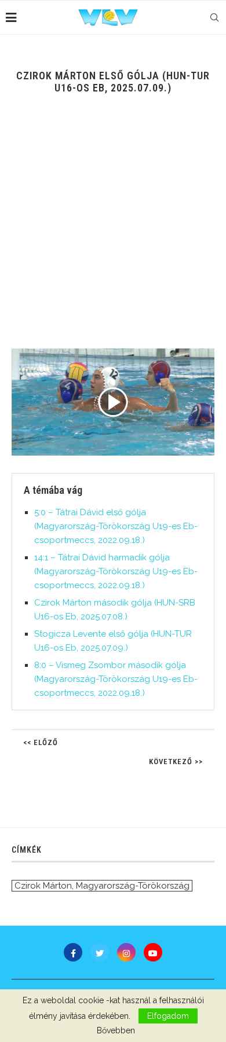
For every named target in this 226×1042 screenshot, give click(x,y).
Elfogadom (168, 1016)
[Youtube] (153, 952)
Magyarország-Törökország (132, 885)
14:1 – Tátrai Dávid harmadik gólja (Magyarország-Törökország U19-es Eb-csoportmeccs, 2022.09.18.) (116, 571)
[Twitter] (99, 952)
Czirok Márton (43, 885)
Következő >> (176, 761)
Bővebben (116, 1030)
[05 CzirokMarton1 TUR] (113, 402)
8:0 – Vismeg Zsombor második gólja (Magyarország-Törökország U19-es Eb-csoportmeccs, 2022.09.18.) (116, 679)
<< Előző (40, 742)
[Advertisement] (113, 230)
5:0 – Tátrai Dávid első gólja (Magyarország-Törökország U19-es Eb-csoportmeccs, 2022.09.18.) (116, 526)
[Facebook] (73, 952)
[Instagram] (126, 952)
